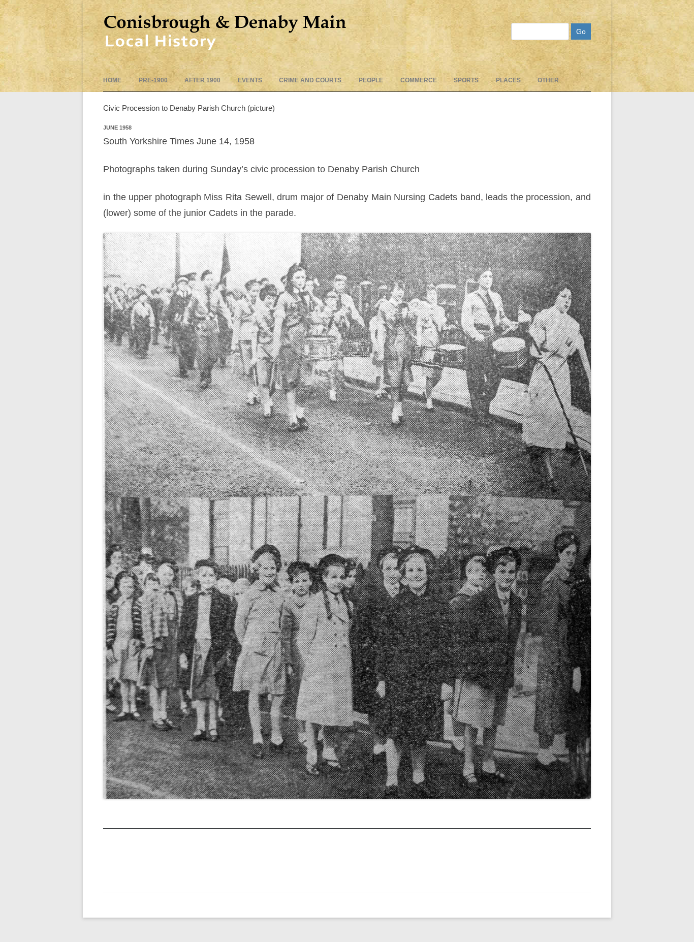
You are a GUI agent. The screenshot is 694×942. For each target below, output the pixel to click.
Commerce (418, 80)
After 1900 (202, 80)
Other (548, 80)
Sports (466, 80)
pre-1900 (153, 80)
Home (112, 80)
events (250, 80)
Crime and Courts (310, 80)
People (371, 80)
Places (508, 80)
